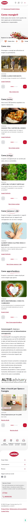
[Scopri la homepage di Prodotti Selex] (4, 3)
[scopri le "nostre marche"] (22, 3)
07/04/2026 (3, 126)
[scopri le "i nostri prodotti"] (19, 3)
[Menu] (25, 3)
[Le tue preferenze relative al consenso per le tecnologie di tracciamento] (25, 520)
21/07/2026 (3, 412)
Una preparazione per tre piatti (11, 415)
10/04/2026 (3, 241)
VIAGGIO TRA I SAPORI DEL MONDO (13, 128)
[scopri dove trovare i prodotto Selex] (15, 3)
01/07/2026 (3, 74)
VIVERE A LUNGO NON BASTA (11, 76)
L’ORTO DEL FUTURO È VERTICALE (12, 184)
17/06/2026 (3, 299)
